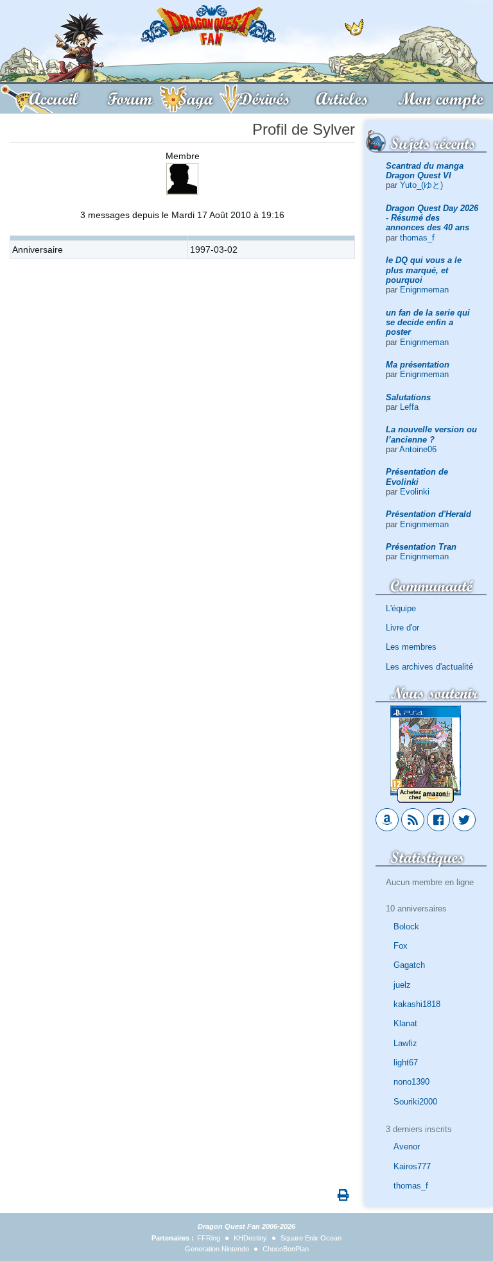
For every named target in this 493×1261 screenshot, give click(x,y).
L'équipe (401, 608)
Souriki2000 (415, 1101)
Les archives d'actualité (429, 667)
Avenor (407, 1146)
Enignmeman (424, 289)
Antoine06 (418, 449)
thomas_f (417, 237)
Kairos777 (412, 1166)
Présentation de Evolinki (417, 476)
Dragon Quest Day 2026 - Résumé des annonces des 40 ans (432, 218)
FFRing (208, 1238)
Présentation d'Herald (428, 514)
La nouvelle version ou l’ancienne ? (431, 434)
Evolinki (414, 491)
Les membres (411, 647)
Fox (401, 946)
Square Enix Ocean (311, 1238)
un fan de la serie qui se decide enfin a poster (428, 322)
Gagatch (409, 965)
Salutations (408, 397)
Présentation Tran (421, 547)
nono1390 (411, 1082)
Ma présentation (417, 364)
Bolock (406, 926)
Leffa (409, 407)
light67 (406, 1062)
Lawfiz (405, 1043)
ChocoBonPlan (286, 1249)
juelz (402, 985)
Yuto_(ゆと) (421, 185)
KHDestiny (250, 1238)
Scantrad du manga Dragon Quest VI (424, 170)
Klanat (405, 1023)
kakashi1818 (417, 1004)
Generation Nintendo (217, 1249)
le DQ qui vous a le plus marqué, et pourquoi (424, 270)
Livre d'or (402, 627)
